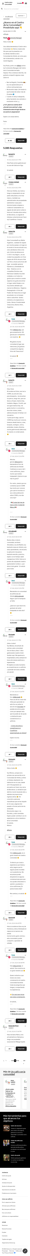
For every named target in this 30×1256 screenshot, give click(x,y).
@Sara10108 (17, 966)
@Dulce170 (18, 462)
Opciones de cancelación (9, 1189)
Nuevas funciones (6, 1229)
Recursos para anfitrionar (8, 1209)
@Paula (9, 830)
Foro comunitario (6, 1212)
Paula (5, 38)
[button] (25, 31)
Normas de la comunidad (18, 368)
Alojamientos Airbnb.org (8, 1242)
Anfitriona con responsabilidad (10, 1216)
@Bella (19, 65)
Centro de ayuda (6, 1175)
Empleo (4, 1232)
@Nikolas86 (16, 697)
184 (12, 1060)
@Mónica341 (17, 853)
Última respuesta (10, 1106)
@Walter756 (17, 330)
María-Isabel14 (13, 1081)
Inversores (4, 1235)
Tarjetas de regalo (7, 1239)
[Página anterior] (4, 1060)
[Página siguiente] (23, 1063)
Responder (21, 140)
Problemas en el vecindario (9, 1193)
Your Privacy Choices (7, 1253)
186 (18, 1060)
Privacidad (5, 1251)
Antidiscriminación (7, 1182)
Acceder (19, 3)
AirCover (4, 1179)
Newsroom (5, 1225)
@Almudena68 (19, 596)
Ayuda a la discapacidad (8, 1186)
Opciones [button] (20, 15)
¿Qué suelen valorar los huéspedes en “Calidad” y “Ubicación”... (10, 1093)
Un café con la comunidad (14, 1073)
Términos (11, 1251)
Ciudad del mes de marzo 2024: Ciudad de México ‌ (17, 505)
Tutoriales (20, 706)
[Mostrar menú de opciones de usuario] (26, 3)
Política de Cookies (21, 1251)
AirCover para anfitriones (8, 1205)
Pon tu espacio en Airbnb (8, 1202)
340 (24, 1060)
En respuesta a (18, 323)
